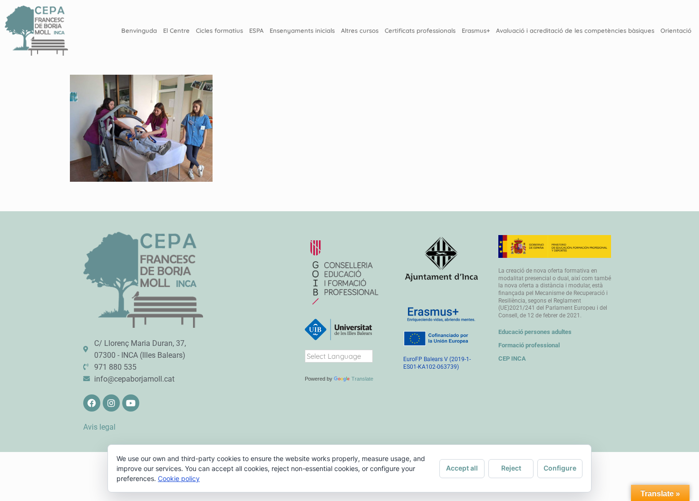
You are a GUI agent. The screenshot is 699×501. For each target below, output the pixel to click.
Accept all (462, 468)
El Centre (176, 30)
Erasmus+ (476, 30)
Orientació (675, 30)
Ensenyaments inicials (302, 30)
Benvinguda (139, 30)
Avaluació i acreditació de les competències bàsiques (575, 30)
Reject (511, 468)
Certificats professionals (420, 30)
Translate (362, 379)
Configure (560, 468)
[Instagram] (111, 403)
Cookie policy (179, 478)
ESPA (256, 30)
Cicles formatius (219, 30)
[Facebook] (91, 403)
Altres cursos (360, 30)
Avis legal (99, 427)
